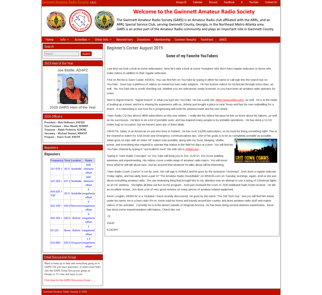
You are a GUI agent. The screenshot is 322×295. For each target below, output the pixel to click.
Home (49, 39)
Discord (213, 2)
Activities (81, 39)
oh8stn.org (192, 149)
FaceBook (229, 2)
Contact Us (271, 2)
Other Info (101, 39)
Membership (162, 39)
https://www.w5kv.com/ (230, 99)
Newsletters (124, 39)
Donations (143, 39)
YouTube (253, 2)
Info (63, 39)
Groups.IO (181, 2)
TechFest (206, 39)
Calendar (197, 2)
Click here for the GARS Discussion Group (67, 280)
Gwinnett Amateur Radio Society (65, 2)
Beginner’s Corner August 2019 (135, 48)
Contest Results (185, 39)
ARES (223, 39)
